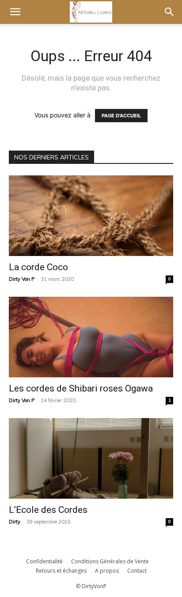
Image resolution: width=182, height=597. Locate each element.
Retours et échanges (61, 570)
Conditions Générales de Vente (110, 561)
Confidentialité (44, 561)
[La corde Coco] (91, 215)
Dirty (14, 522)
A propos (107, 570)
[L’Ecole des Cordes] (91, 458)
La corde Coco (38, 267)
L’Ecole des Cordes (48, 509)
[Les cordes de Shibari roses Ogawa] (91, 337)
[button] (15, 12)
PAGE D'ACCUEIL (121, 115)
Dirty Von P (21, 279)
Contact (137, 570)
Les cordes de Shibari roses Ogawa (81, 388)
